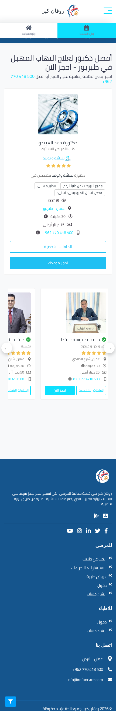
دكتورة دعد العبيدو (58, 142)
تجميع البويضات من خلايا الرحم (83, 186)
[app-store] (105, 516)
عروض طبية (97, 576)
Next (6, 348)
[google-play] (96, 516)
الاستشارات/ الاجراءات (89, 568)
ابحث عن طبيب (95, 559)
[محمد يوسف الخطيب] (75, 312)
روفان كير (54, 11)
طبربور (48, 208)
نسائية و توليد (53, 158)
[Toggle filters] (10, 701)
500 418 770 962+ (57, 232)
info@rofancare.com (85, 680)
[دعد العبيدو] (58, 113)
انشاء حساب (97, 594)
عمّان (59, 208)
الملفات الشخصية (58, 246)
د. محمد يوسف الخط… (79, 339)
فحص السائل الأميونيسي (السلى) (79, 193)
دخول (102, 585)
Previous (109, 348)
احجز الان (60, 390)
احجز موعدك (58, 262)
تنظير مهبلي (46, 186)
